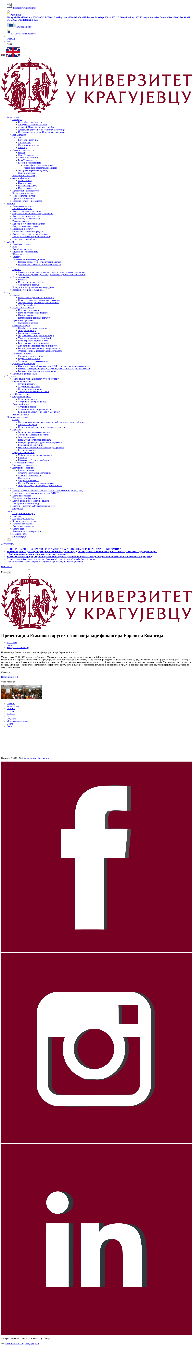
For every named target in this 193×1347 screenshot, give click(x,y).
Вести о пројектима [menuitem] (27, 450)
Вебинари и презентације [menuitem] (30, 445)
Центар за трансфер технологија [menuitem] (28, 498)
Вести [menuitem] (10, 511)
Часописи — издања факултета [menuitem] (33, 361)
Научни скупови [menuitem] (26, 315)
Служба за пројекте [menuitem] (27, 424)
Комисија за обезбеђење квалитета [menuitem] (40, 168)
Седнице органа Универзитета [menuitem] (27, 201)
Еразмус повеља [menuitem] (26, 470)
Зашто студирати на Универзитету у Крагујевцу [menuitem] (35, 379)
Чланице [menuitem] (11, 203)
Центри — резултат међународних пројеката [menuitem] (34, 506)
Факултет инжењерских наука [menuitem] (26, 211)
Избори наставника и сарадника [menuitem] (28, 290)
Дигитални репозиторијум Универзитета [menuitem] (38, 346)
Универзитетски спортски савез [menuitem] (33, 391)
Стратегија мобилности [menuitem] (29, 475)
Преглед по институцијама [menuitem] (31, 282)
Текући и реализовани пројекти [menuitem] (33, 435)
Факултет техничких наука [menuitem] (25, 226)
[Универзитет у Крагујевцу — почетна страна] (96, 112)
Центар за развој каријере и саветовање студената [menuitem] (42, 427)
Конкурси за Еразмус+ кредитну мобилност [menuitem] (39, 412)
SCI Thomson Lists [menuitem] (26, 305)
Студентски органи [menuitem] (21, 381)
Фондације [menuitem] (17, 508)
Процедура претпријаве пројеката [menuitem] (34, 440)
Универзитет (13, 706)
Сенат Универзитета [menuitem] (28, 157)
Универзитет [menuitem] (13, 117)
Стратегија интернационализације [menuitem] (34, 473)
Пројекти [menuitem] (16, 429)
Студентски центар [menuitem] (27, 399)
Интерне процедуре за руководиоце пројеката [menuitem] (40, 442)
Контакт (11, 41)
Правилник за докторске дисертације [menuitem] (36, 297)
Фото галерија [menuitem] (19, 536)
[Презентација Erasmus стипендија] (6, 698)
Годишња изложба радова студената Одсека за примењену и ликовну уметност (45, 561)
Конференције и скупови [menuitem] (24, 521)
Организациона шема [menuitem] (28, 145)
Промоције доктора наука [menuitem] (24, 374)
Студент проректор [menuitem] (27, 384)
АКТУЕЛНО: (7, 544)
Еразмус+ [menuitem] (22, 457)
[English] (13, 56)
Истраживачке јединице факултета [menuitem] (34, 318)
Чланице (11, 708)
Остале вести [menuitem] (18, 529)
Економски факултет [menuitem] (22, 208)
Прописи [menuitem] (16, 269)
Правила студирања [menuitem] (22, 244)
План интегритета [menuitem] (27, 188)
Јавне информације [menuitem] (21, 178)
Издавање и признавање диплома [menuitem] (28, 259)
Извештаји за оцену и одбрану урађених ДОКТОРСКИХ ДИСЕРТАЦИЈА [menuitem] (54, 368)
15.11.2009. (12, 642)
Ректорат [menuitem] (16, 137)
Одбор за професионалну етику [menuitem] (33, 170)
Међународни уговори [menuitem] (23, 462)
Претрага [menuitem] (22, 279)
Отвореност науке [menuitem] (21, 325)
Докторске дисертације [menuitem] (23, 363)
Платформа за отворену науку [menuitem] (32, 328)
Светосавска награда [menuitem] (28, 323)
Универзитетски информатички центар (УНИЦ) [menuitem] (35, 493)
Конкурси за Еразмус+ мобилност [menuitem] (34, 460)
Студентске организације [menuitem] (30, 389)
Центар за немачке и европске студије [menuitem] (30, 501)
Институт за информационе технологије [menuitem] (31, 236)
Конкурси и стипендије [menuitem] (23, 513)
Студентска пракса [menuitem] (27, 407)
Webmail (11, 39)
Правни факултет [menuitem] (20, 221)
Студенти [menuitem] (11, 376)
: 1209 (24, 20)
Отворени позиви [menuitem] (26, 437)
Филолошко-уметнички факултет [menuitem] (28, 231)
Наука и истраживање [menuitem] (23, 307)
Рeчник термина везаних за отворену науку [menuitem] (39, 348)
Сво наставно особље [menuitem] (28, 285)
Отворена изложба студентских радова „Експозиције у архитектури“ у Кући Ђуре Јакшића (51, 559)
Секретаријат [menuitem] (24, 142)
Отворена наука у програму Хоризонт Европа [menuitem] (40, 351)
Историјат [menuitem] (17, 119)
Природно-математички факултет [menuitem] (28, 224)
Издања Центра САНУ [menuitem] (29, 358)
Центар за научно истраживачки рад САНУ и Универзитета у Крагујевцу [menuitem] (47, 490)
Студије (10, 711)
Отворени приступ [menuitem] (27, 330)
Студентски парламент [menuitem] (29, 386)
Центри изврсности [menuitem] (21, 496)
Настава (11, 713)
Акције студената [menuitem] (20, 414)
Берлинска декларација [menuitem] (29, 333)
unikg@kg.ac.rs (32, 1343)
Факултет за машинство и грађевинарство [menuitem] (32, 213)
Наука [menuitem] (10, 292)
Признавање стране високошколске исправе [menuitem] (39, 264)
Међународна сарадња (17, 721)
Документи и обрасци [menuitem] (28, 480)
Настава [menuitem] (11, 267)
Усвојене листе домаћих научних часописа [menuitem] (38, 302)
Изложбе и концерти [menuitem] (22, 523)
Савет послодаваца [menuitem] (27, 173)
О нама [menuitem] (15, 419)
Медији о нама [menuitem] (19, 534)
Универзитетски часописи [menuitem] (30, 356)
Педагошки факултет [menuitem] (22, 229)
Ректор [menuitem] (21, 152)
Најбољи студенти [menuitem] (21, 394)
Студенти (11, 718)
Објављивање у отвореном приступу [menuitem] (36, 335)
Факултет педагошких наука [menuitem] (26, 218)
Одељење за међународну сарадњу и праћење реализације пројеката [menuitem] (51, 422)
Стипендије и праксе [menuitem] (22, 404)
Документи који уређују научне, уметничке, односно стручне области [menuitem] (51, 274)
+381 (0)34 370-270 (14, 1343)
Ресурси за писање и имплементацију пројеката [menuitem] (41, 447)
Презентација (10, 677)
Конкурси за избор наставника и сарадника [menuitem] (33, 287)
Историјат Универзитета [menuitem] (30, 122)
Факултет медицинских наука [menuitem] (26, 216)
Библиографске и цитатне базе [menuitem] (33, 340)
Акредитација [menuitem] (19, 135)
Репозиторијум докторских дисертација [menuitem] (37, 371)
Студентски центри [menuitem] (21, 396)
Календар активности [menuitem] (22, 193)
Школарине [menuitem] (18, 254)
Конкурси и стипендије (18, 647)
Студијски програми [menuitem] (22, 249)
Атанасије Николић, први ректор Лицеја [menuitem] (37, 127)
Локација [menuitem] (22, 147)
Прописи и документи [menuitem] (23, 198)
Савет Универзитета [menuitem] (28, 155)
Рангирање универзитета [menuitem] (24, 465)
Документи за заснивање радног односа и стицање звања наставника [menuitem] (51, 272)
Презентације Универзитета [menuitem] (25, 191)
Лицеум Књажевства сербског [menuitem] (32, 124)
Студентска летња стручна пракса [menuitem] (34, 409)
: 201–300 (24, 17)
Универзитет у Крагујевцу (36, 758)
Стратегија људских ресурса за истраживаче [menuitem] (39, 300)
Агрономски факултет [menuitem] (23, 206)
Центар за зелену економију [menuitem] (25, 503)
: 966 (127, 17)
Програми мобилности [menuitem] (23, 452)
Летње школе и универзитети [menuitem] (26, 531)
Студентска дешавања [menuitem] (23, 526)
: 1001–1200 (57, 17)
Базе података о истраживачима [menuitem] (33, 343)
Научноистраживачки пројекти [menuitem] (33, 313)
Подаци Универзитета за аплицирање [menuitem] (36, 483)
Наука (10, 716)
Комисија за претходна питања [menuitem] (38, 165)
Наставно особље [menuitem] (20, 277)
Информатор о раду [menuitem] (27, 185)
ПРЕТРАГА (6, 566)
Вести (10, 645)
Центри (10, 724)
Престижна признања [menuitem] (22, 320)
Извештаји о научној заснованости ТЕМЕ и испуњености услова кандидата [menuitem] (54, 366)
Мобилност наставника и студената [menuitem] (35, 455)
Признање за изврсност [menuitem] (29, 310)
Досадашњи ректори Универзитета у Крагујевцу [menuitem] (41, 130)
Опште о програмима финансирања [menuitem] (35, 432)
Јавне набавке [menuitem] (25, 180)
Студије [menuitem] (10, 241)
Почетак (11, 703)
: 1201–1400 (94, 17)
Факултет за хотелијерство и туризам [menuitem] (30, 234)
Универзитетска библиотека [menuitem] (26, 239)
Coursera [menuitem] (16, 257)
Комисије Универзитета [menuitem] (29, 163)
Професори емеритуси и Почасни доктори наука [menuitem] (41, 132)
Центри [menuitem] (10, 488)
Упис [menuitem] (14, 246)
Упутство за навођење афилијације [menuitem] (35, 338)
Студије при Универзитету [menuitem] (25, 252)
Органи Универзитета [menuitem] (23, 150)
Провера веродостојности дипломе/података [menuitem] (39, 262)
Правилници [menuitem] (24, 478)
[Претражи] (29, 569)
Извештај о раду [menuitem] (26, 183)
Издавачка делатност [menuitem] (22, 353)
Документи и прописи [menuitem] (23, 468)
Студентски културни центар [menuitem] (32, 401)
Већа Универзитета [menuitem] (27, 160)
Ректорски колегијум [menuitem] (28, 140)
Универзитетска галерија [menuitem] (24, 175)
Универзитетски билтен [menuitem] (23, 196)
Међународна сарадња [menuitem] (17, 417)
